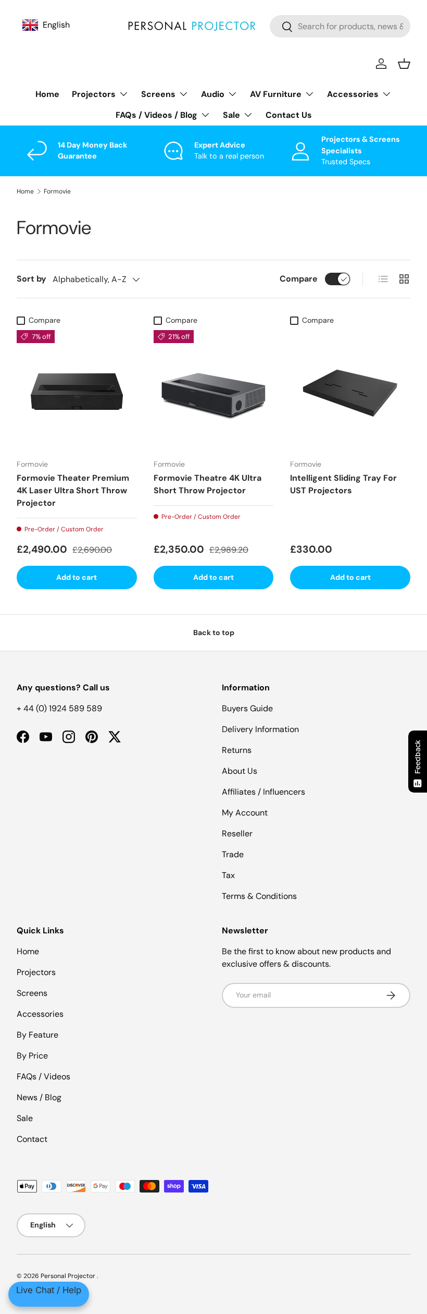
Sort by (31, 278)
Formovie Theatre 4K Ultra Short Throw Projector (207, 484)
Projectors (36, 972)
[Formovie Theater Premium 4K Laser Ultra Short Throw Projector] (77, 390)
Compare (299, 278)
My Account (245, 812)
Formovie (57, 191)
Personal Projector (69, 1276)
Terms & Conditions (259, 896)
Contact (32, 1139)
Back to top (213, 632)
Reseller (237, 833)
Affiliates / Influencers (263, 791)
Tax (228, 875)
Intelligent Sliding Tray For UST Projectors (343, 484)
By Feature (37, 1034)
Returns (237, 750)
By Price (32, 1055)
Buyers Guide (247, 708)
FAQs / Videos (43, 1076)
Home (47, 94)
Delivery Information (260, 729)
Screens (32, 993)
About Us (239, 770)
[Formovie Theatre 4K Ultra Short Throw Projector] (214, 390)
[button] (404, 63)
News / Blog (39, 1097)
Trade (233, 854)
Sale (25, 1118)
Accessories (40, 1013)
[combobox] (340, 26)
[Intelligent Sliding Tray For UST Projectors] (350, 390)
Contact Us (289, 115)
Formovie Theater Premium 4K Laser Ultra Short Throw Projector (73, 490)
